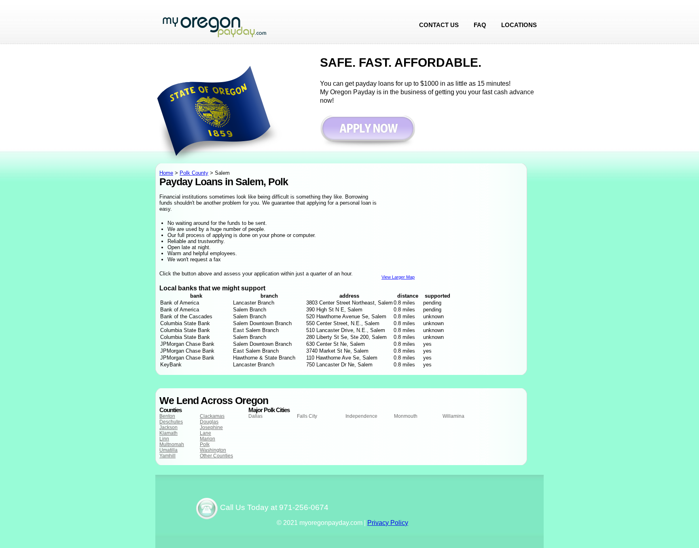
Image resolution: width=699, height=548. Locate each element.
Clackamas (212, 416)
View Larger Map (398, 277)
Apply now (367, 132)
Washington (213, 450)
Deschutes (171, 422)
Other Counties (216, 456)
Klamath (168, 433)
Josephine (211, 427)
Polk (205, 444)
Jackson (168, 427)
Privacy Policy (387, 522)
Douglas (209, 422)
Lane (205, 433)
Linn (164, 439)
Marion (207, 439)
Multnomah (171, 444)
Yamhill (167, 456)
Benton (167, 416)
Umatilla (168, 450)
